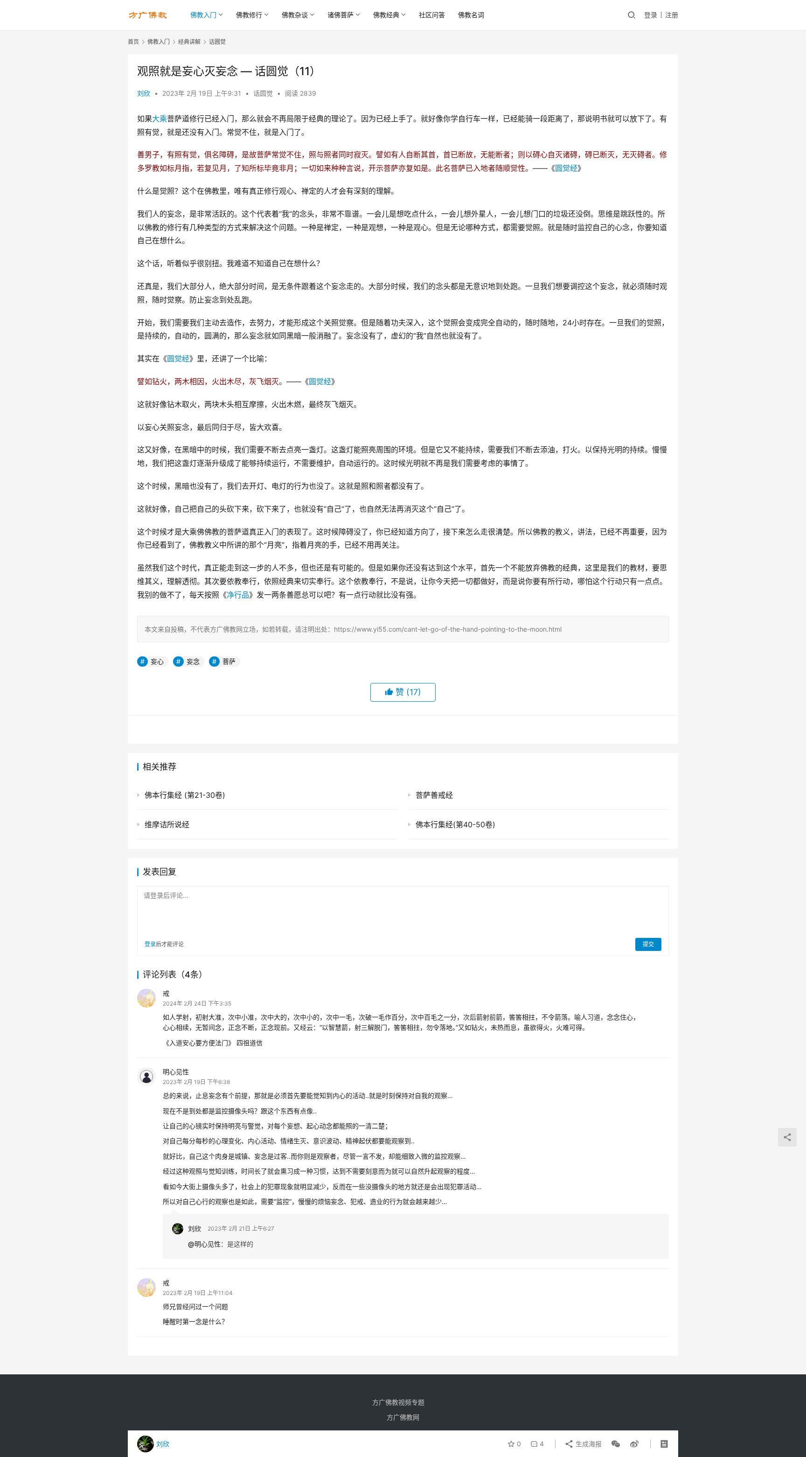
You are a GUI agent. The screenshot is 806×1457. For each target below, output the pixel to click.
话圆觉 (263, 93)
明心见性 (176, 1072)
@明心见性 (204, 1244)
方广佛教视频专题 (398, 1402)
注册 (671, 15)
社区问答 (432, 15)
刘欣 (143, 93)
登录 (650, 15)
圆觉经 (566, 168)
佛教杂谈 (295, 15)
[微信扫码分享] (615, 1444)
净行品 (238, 594)
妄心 (157, 661)
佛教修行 (249, 15)
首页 (133, 41)
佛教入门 (203, 15)
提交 (648, 944)
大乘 (159, 118)
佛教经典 (386, 15)
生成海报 (588, 1444)
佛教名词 (471, 15)
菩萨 (229, 661)
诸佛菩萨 (340, 15)
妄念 (193, 661)
